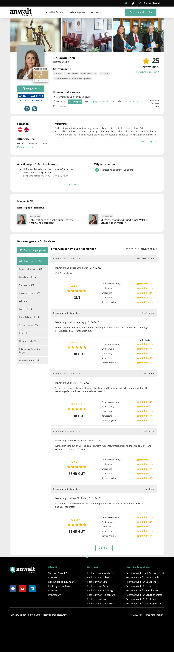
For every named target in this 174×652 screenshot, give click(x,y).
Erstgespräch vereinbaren (101, 101)
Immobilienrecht (88, 73)
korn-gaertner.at (130, 101)
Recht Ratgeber (76, 12)
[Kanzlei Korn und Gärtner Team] (138, 35)
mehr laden (104, 548)
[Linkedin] (32, 588)
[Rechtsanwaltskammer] (34, 108)
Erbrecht (58, 73)
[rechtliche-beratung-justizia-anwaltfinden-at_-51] (35, 35)
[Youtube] (22, 588)
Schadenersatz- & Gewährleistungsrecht (72, 78)
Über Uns (54, 567)
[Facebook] (13, 588)
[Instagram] (27, 108)
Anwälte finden (54, 12)
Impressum (62, 106)
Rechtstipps (97, 12)
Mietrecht (104, 73)
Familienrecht (72, 73)
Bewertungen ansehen (147, 72)
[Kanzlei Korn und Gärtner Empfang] (87, 35)
